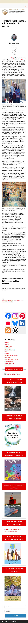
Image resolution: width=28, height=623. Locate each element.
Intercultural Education (11, 355)
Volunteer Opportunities (12, 359)
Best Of (7, 344)
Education (7, 348)
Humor (7, 353)
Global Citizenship (10, 350)
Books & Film (8, 346)
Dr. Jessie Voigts (14, 43)
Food (6, 352)
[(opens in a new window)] (8, 316)
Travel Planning (9, 363)
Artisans (7, 342)
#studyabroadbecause (7, 300)
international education (7, 301)
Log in (13, 58)
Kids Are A (19, 60)
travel (22, 300)
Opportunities (9, 361)
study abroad (17, 300)
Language (7, 357)
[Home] (14, 12)
